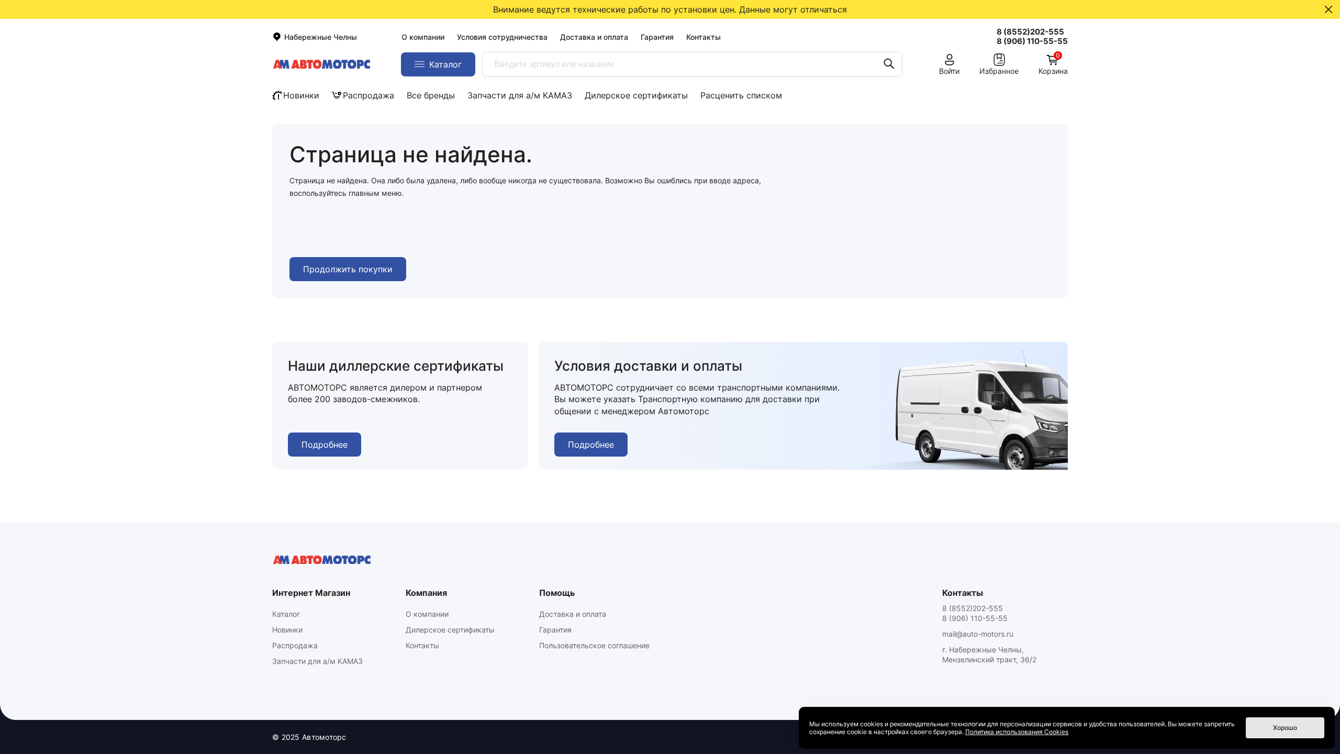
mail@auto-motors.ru (977, 633)
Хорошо (1285, 727)
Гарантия (657, 36)
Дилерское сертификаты (636, 95)
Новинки (301, 95)
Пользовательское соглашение (594, 645)
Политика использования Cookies (1016, 732)
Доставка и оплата (594, 36)
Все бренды (431, 95)
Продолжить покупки (348, 269)
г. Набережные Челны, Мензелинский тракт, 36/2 (989, 654)
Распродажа (368, 95)
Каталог (286, 613)
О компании (422, 36)
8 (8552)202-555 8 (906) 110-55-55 (975, 613)
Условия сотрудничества (502, 36)
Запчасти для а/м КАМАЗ (519, 95)
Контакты (703, 36)
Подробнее (325, 444)
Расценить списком (741, 95)
